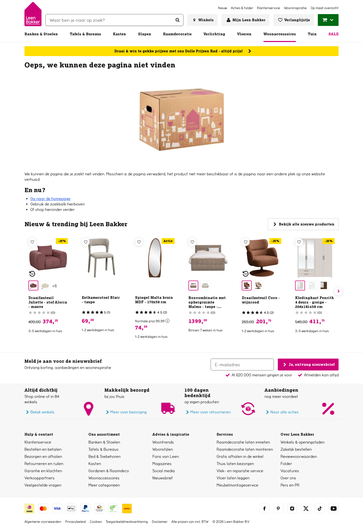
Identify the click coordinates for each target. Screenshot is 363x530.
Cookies (96, 522)
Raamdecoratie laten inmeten (243, 442)
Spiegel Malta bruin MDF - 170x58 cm (154, 300)
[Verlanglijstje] (32, 242)
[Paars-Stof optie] (33, 285)
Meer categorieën (104, 485)
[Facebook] (264, 508)
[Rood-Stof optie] (247, 285)
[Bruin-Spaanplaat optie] (324, 285)
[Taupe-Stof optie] (193, 285)
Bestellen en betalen (42, 449)
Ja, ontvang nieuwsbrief (312, 364)
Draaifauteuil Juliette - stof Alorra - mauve (47, 302)
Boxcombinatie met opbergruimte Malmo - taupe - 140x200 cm (207, 304)
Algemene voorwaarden (42, 522)
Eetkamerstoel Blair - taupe (101, 300)
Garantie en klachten (43, 471)
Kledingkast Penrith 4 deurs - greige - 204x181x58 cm (314, 302)
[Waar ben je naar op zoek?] (178, 20)
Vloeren (244, 34)
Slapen (144, 34)
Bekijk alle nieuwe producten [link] (306, 224)
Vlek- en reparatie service (240, 471)
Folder (286, 463)
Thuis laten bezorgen (235, 463)
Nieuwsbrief (162, 478)
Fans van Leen (165, 456)
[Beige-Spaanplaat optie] (300, 285)
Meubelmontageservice (237, 485)
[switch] (167, 321)
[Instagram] (292, 508)
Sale (333, 34)
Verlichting (214, 34)
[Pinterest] (278, 508)
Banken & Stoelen (41, 34)
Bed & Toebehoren (104, 456)
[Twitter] (306, 508)
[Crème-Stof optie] (205, 285)
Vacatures (290, 471)
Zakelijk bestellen (296, 449)
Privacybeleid (75, 522)
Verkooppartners (39, 478)
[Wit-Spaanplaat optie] (312, 285)
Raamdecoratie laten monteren (245, 449)
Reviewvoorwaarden (299, 456)
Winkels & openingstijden (302, 442)
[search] (114, 20)
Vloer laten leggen (233, 478)
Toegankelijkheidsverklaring (127, 522)
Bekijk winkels (42, 412)
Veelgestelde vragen (42, 485)
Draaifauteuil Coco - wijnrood (261, 300)
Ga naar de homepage (50, 198)
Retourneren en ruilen (43, 463)
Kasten (119, 34)
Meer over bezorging (128, 412)
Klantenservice (37, 442)
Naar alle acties (284, 412)
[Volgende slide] (339, 291)
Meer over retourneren (210, 412)
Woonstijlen (162, 449)
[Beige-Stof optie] (45, 285)
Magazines (162, 463)
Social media (163, 471)
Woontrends (163, 442)
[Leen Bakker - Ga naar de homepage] (32, 14)
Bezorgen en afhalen (43, 456)
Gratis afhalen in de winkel (240, 456)
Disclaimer (159, 522)
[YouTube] (334, 508)
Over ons (288, 478)
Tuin (312, 34)
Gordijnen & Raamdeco (108, 471)
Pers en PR (290, 485)
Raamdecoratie (177, 34)
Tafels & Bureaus (85, 34)
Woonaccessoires (279, 34)
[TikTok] (320, 508)
